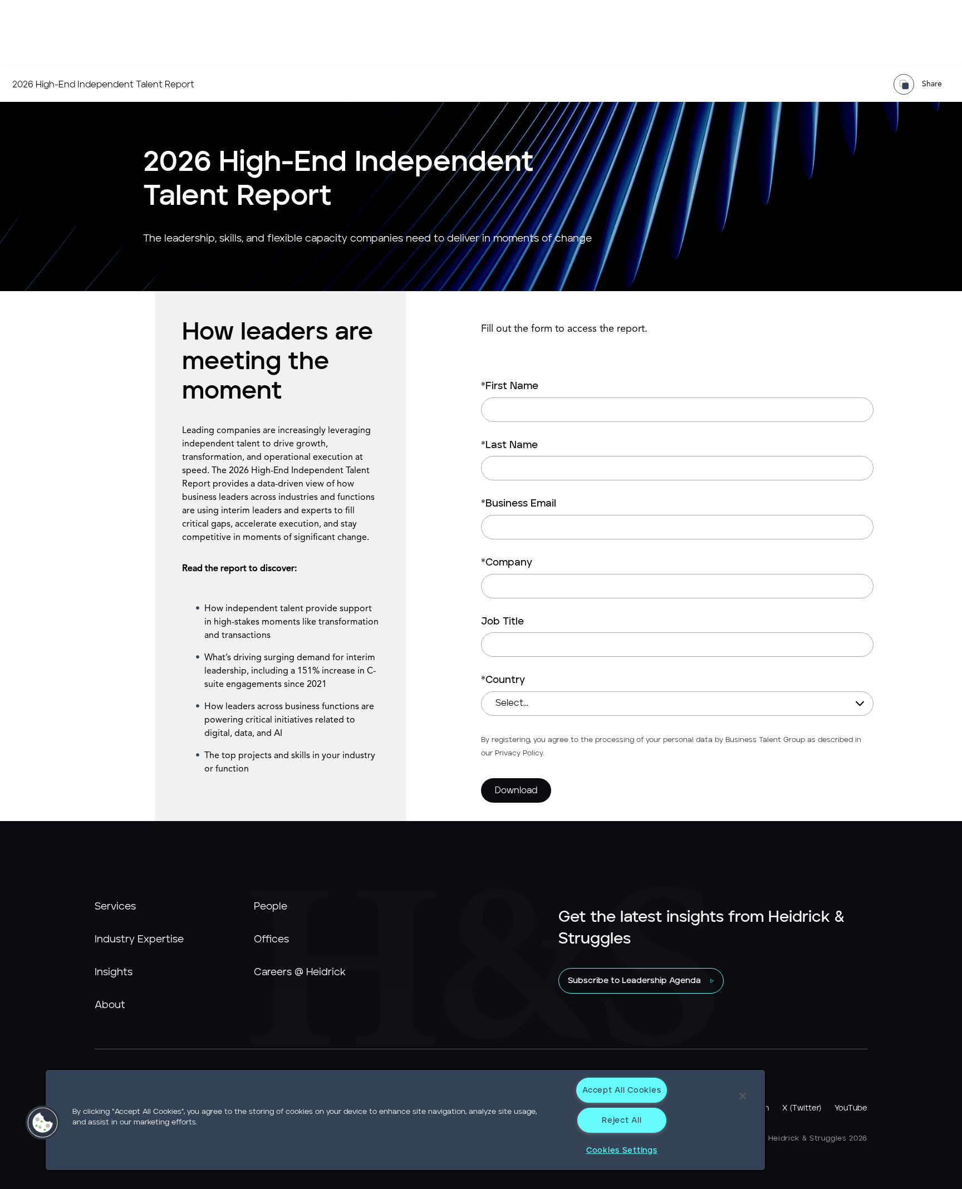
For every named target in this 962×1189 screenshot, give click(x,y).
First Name (509, 386)
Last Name (509, 445)
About (110, 1005)
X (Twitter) (801, 1108)
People (270, 907)
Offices (271, 940)
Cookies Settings (621, 1150)
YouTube (851, 1108)
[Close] (742, 1096)
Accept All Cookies (621, 1090)
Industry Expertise (139, 940)
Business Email (518, 504)
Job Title (502, 622)
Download (516, 790)
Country (503, 680)
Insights (113, 972)
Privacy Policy (519, 753)
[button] (43, 1123)
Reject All (621, 1120)
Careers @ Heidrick (300, 972)
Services (115, 907)
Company (506, 563)
